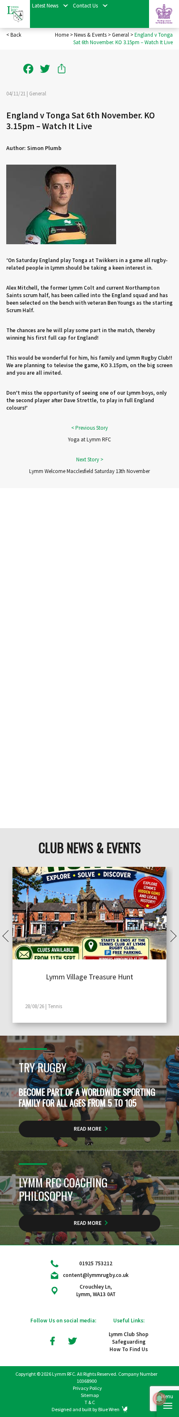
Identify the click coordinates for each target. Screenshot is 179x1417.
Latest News (45, 5)
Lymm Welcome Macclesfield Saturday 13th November (89, 471)
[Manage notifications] (159, 1398)
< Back (13, 34)
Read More (88, 1128)
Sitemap (90, 1395)
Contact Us (85, 5)
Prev (8, 935)
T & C (90, 1402)
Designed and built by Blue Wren (85, 1409)
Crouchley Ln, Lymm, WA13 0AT (96, 1290)
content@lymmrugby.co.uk (96, 1275)
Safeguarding (129, 1341)
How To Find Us (128, 1349)
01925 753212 (95, 1263)
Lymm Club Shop (129, 1334)
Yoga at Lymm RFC (89, 439)
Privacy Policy (87, 1388)
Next (171, 935)
